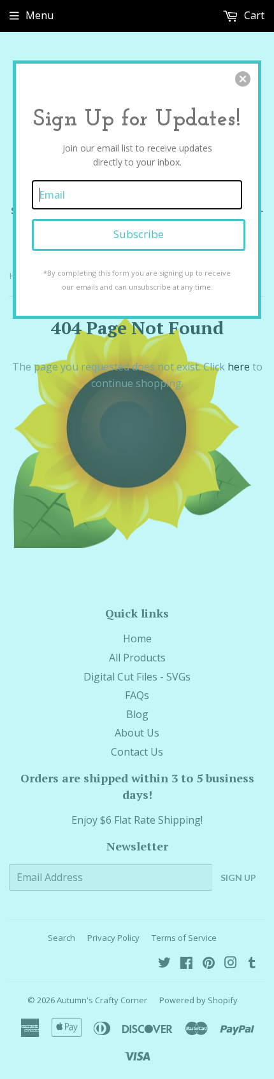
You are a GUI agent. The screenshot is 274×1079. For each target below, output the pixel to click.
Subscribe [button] (138, 234)
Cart (253, 15)
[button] (242, 79)
